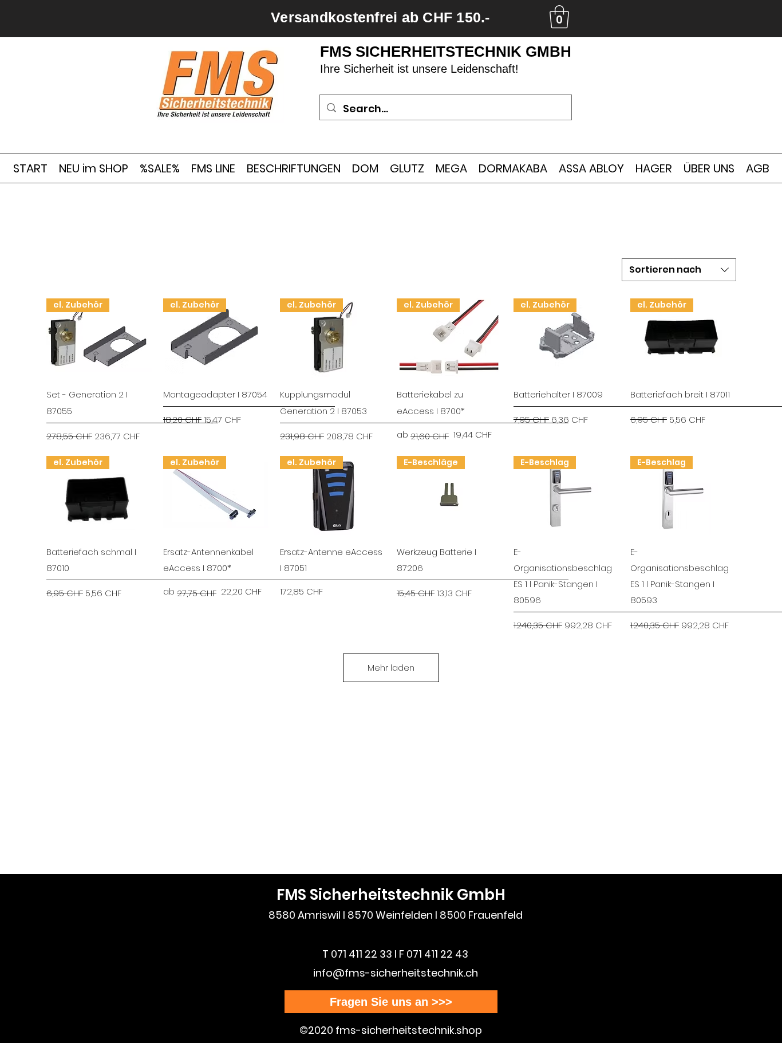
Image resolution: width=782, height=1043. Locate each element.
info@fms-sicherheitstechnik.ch (395, 973)
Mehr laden (391, 668)
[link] (559, 16)
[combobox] (679, 269)
